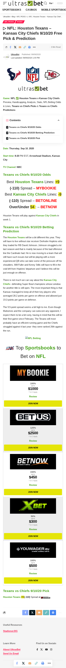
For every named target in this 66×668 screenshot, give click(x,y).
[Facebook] (37, 650)
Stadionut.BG (10, 631)
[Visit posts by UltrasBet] (6, 56)
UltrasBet (15, 54)
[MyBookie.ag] (33, 373)
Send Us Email (11, 653)
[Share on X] (15, 47)
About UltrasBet (11, 649)
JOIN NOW (33, 403)
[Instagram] (51, 650)
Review (33, 396)
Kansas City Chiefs (29, 194)
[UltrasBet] (25, 3)
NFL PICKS (9, 22)
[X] (41, 650)
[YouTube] (46, 650)
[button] (5, 3)
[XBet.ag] (33, 506)
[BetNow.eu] (33, 461)
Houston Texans (29, 182)
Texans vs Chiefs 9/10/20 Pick (24, 138)
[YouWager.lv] (33, 550)
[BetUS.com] (33, 417)
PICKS (20, 22)
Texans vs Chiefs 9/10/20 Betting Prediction (32, 132)
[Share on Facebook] (10, 47)
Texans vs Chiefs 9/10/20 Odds (25, 127)
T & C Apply (33, 392)
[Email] (20, 47)
